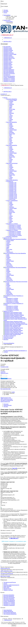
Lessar (10, 106)
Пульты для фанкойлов (9, 77)
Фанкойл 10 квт (13, 194)
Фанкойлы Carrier (7, 51)
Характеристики (7, 405)
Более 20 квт (12, 199)
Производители (7, 588)
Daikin (10, 105)
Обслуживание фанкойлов (9, 613)
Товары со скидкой (8, 590)
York (10, 114)
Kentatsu (11, 101)
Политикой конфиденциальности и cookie (17, 623)
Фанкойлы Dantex (7, 55)
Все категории (7, 46)
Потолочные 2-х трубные (15, 228)
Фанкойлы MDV (7, 59)
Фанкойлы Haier (7, 63)
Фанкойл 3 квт (12, 185)
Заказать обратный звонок (16, 85)
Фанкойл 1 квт (12, 182)
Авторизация (9, 22)
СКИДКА (3, 371)
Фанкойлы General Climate (9, 54)
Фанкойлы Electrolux (8, 56)
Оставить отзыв (4, 366)
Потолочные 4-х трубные (15, 235)
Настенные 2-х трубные (15, 227)
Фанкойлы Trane (7, 65)
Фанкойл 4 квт (12, 186)
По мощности (6, 74)
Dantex (10, 110)
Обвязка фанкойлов (8, 611)
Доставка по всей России (9, 335)
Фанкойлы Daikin (7, 49)
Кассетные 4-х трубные (15, 232)
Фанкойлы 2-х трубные (9, 78)
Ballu (10, 120)
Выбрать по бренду (8, 311)
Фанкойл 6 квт (12, 189)
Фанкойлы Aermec (7, 62)
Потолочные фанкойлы (9, 76)
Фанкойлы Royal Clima (9, 58)
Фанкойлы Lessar (7, 47)
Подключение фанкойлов (9, 612)
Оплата (5, 12)
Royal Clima (12, 109)
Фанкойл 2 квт (12, 183)
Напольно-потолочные (9, 73)
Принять (14, 625)
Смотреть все (9, 252)
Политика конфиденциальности (11, 584)
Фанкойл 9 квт (12, 192)
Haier (10, 111)
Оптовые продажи (7, 338)
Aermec (11, 115)
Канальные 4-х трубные (15, 231)
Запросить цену (4, 373)
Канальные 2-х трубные (15, 225)
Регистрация (9, 21)
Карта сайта (6, 587)
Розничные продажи (8, 336)
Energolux (11, 104)
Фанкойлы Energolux (8, 53)
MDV (10, 108)
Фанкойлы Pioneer (7, 64)
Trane (10, 118)
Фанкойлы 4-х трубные (9, 80)
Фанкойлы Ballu (7, 68)
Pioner (10, 117)
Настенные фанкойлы (8, 72)
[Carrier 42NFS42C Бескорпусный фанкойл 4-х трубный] (15, 351)
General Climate (13, 100)
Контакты (5, 11)
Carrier (10, 102)
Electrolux (11, 113)
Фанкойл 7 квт (12, 190)
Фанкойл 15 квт (13, 196)
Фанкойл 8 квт (12, 191)
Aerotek (11, 119)
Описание (5, 404)
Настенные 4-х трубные (15, 234)
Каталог (5, 97)
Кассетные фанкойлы (8, 71)
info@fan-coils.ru (7, 41)
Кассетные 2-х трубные (15, 226)
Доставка (5, 10)
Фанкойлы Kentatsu (8, 50)
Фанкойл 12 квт (13, 195)
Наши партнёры (7, 586)
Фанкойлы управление (9, 81)
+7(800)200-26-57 (7, 37)
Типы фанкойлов (7, 610)
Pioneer (11, 218)
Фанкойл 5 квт (12, 187)
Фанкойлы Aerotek (8, 67)
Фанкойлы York (7, 60)
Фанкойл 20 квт (13, 198)
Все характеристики (5, 388)
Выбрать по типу (7, 237)
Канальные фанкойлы (8, 69)
